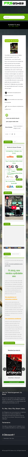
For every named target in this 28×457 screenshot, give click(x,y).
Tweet (12, 134)
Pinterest (14, 134)
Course (17, 26)
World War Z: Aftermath (14, 377)
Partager (10, 134)
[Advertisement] (14, 236)
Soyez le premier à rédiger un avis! (17, 127)
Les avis (6, 256)
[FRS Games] (14, 3)
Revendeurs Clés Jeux (9, 438)
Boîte (15, 141)
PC (9, 26)
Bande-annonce (8, 192)
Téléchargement (8, 141)
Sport (13, 26)
